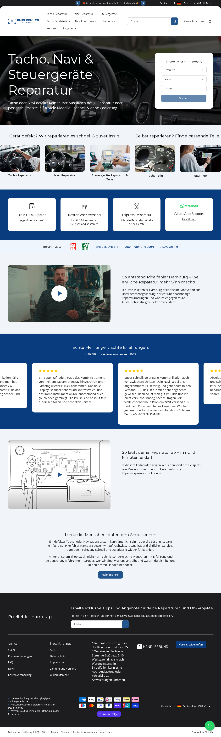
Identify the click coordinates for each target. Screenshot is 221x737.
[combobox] (152, 21)
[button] (57, 14)
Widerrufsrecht (50, 732)
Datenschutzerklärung (20, 732)
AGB (37, 732)
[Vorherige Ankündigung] (78, 3)
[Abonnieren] (125, 624)
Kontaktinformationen (85, 732)
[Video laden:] (59, 474)
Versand (65, 732)
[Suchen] (174, 21)
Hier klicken (189, 219)
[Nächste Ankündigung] (143, 3)
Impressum (106, 732)
